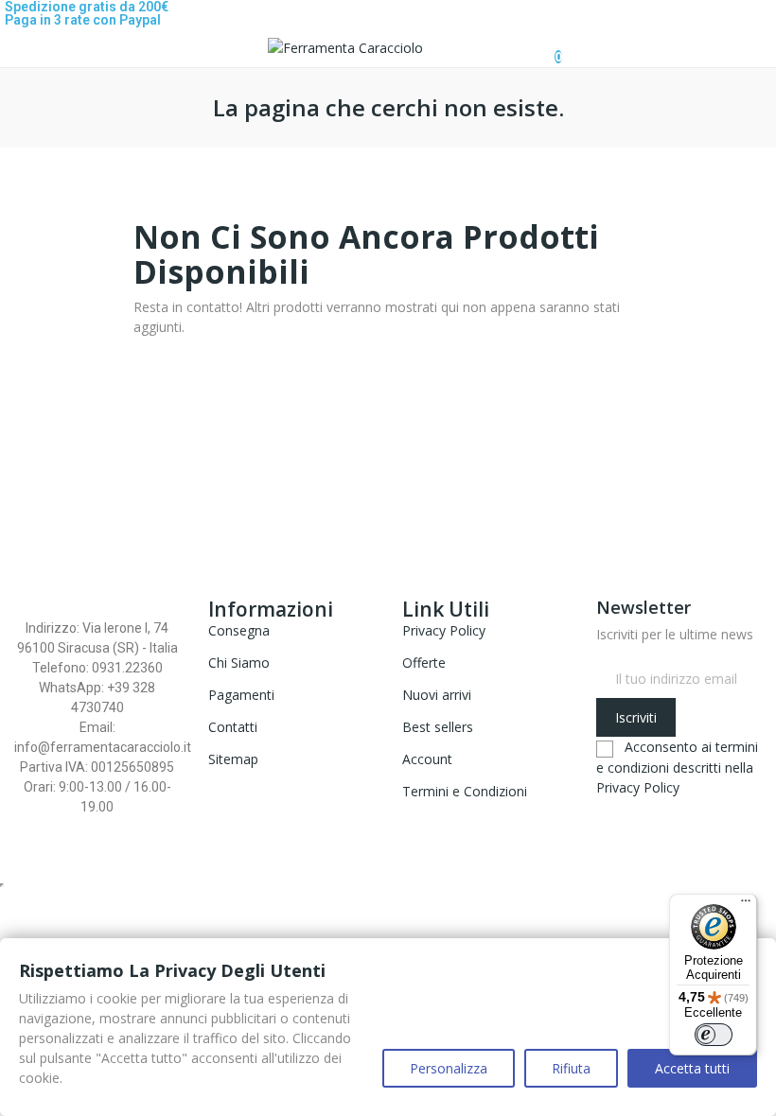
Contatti (232, 727)
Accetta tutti (692, 1068)
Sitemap (233, 759)
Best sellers (437, 727)
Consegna (239, 630)
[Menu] (745, 905)
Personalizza (448, 1068)
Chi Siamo (239, 662)
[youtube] (641, 812)
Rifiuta (571, 1068)
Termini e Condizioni (464, 791)
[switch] (713, 1034)
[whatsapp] (661, 812)
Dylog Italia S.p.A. (384, 852)
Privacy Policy (443, 630)
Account (427, 759)
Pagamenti (241, 695)
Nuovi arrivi (436, 695)
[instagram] (621, 812)
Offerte (424, 662)
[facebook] (601, 812)
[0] (543, 47)
